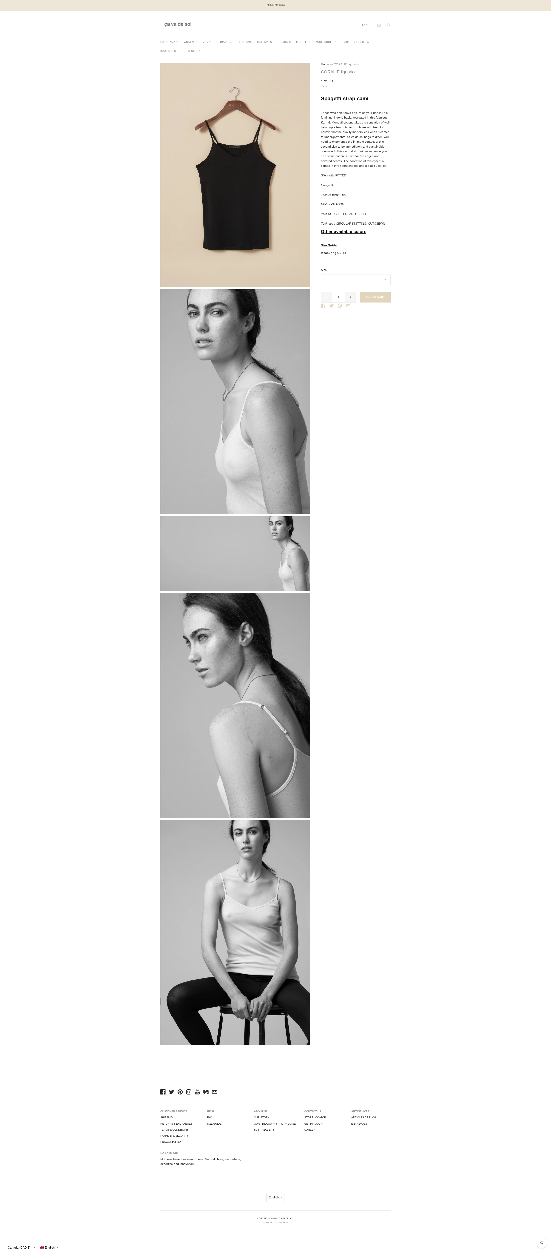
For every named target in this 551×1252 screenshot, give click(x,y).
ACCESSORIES (325, 42)
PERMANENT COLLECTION (234, 42)
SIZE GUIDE (214, 1123)
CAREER (309, 1129)
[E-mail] (214, 1092)
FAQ (209, 1117)
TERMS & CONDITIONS (174, 1129)
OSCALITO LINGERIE (293, 42)
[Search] (389, 26)
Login (366, 25)
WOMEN (189, 42)
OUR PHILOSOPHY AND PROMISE (275, 1123)
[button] (21, 1247)
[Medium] (206, 1092)
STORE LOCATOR (315, 1117)
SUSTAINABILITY (264, 1129)
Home (325, 64)
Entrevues (359, 1123)
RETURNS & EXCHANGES (176, 1123)
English (274, 1197)
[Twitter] (171, 1092)
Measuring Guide (333, 252)
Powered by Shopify (275, 1222)
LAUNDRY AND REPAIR (357, 42)
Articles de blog (363, 1117)
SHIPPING (166, 1117)
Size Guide (329, 245)
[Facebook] (163, 1092)
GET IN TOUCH (313, 1123)
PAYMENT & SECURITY (174, 1135)
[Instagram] (188, 1092)
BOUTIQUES (168, 51)
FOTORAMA (167, 42)
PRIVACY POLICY (171, 1142)
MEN (205, 42)
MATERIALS (264, 42)
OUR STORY (192, 51)
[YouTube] (197, 1092)
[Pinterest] (180, 1092)
